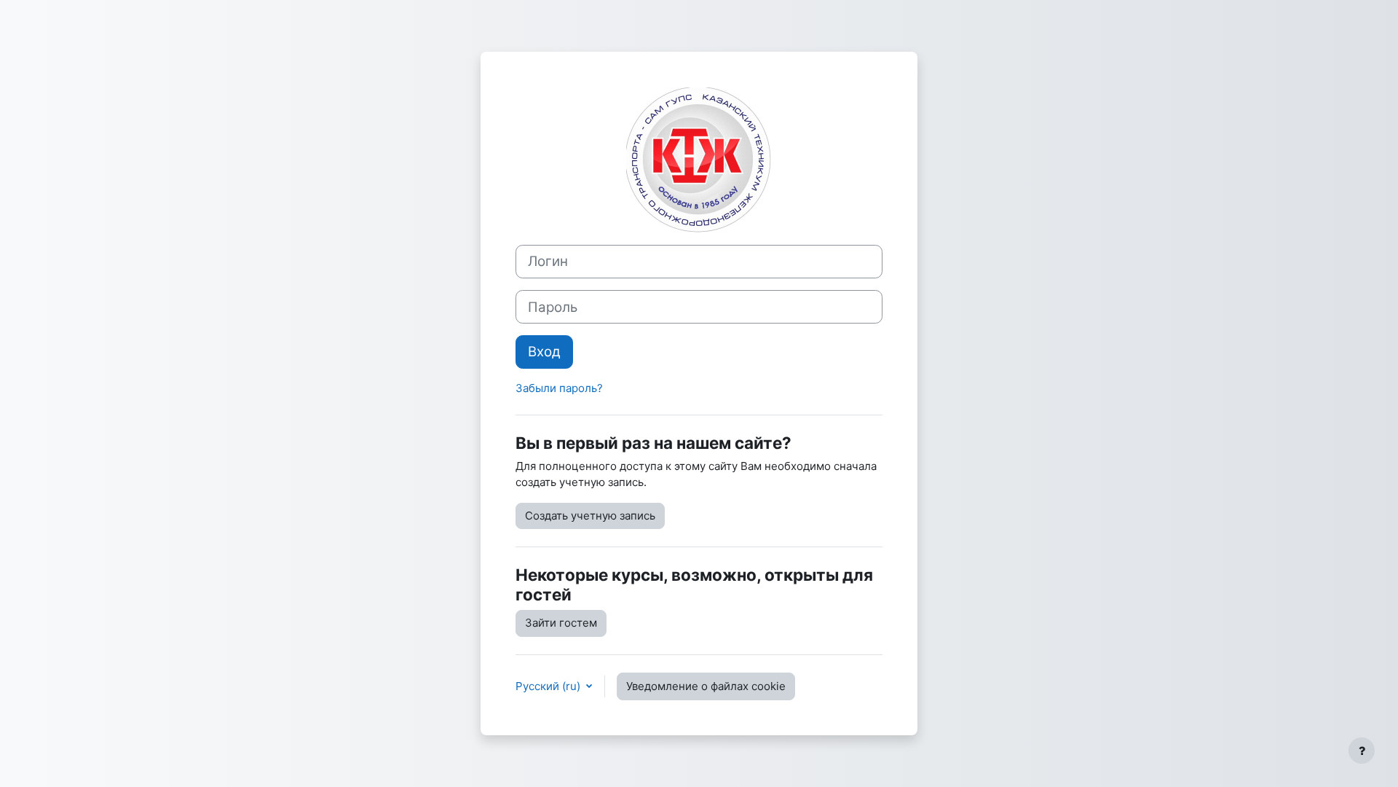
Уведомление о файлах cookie (706, 686)
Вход (544, 351)
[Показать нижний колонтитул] (1361, 750)
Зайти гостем (561, 623)
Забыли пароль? (559, 388)
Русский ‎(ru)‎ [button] (549, 686)
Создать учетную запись (590, 515)
